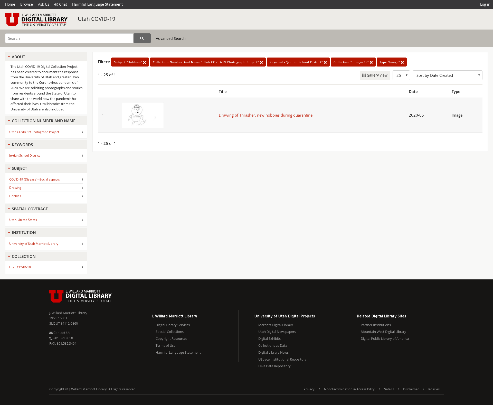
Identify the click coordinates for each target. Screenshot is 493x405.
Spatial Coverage (30, 208)
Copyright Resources (171, 338)
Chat (62, 4)
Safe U (389, 389)
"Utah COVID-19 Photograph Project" (206, 62)
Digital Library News (273, 352)
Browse (26, 4)
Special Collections (170, 331)
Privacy (309, 389)
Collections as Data (272, 345)
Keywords (22, 144)
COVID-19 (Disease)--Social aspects (34, 179)
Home (10, 4)
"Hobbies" (128, 62)
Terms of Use (165, 345)
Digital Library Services (173, 325)
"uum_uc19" (352, 62)
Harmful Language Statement (97, 4)
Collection (24, 256)
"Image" (390, 62)
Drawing (15, 187)
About (18, 56)
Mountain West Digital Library (383, 331)
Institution (24, 232)
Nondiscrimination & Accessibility (349, 389)
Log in (485, 4)
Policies (434, 389)
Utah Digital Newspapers (277, 331)
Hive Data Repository (274, 366)
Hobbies (15, 196)
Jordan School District (24, 155)
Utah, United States (23, 220)
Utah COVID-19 (96, 18)
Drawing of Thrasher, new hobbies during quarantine (265, 115)
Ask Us (43, 4)
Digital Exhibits (269, 338)
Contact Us (61, 332)
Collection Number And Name (43, 120)
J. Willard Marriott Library (68, 312)
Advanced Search (171, 38)
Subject (19, 168)
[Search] (142, 38)
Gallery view (376, 75)
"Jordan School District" (297, 62)
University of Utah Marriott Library (33, 243)
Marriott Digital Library (275, 325)
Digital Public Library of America (385, 338)
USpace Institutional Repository (282, 359)
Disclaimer (411, 389)
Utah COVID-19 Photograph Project (34, 132)
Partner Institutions (376, 325)
